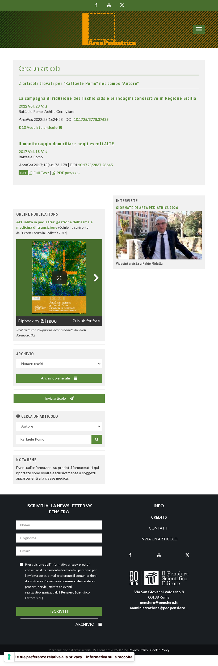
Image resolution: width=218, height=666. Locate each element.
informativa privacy (64, 564)
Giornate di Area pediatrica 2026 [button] (147, 207)
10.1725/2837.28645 (95, 165)
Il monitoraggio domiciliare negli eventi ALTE (66, 143)
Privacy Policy (138, 650)
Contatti (159, 528)
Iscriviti (59, 611)
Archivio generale (56, 378)
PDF (67, 172)
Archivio (85, 624)
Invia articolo (56, 398)
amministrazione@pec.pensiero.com (162, 607)
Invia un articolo (159, 539)
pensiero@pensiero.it (159, 602)
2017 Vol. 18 (33, 151)
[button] (18, 416)
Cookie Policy (159, 650)
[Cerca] (96, 439)
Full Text (41, 172)
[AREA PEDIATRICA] (109, 29)
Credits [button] (159, 517)
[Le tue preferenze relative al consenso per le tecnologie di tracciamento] (9, 657)
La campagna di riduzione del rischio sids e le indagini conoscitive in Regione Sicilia (107, 98)
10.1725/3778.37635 (91, 119)
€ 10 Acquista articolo (38, 127)
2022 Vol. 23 (33, 106)
